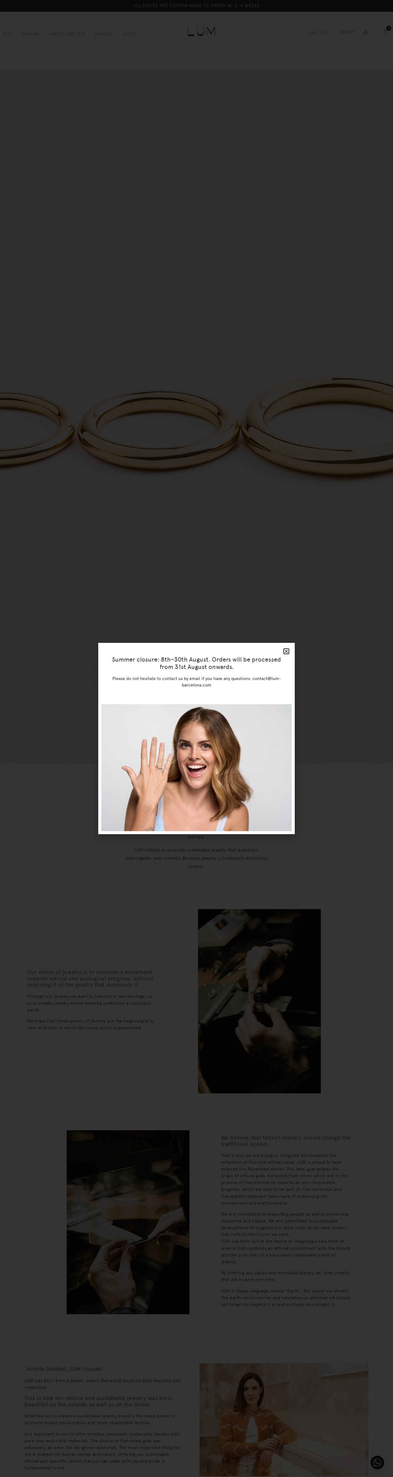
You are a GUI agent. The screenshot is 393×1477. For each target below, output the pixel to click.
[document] (196, 738)
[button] (286, 651)
